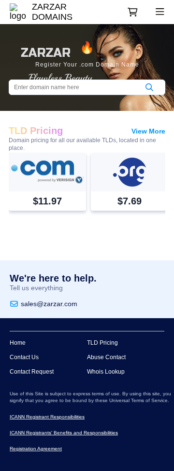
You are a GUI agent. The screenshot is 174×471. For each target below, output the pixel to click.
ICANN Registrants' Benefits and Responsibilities (64, 432)
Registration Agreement (36, 448)
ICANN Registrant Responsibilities (47, 416)
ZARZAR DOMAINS (52, 12)
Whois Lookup (106, 371)
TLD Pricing (102, 342)
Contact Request (32, 371)
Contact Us (24, 357)
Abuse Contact (106, 357)
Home (18, 342)
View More (148, 131)
